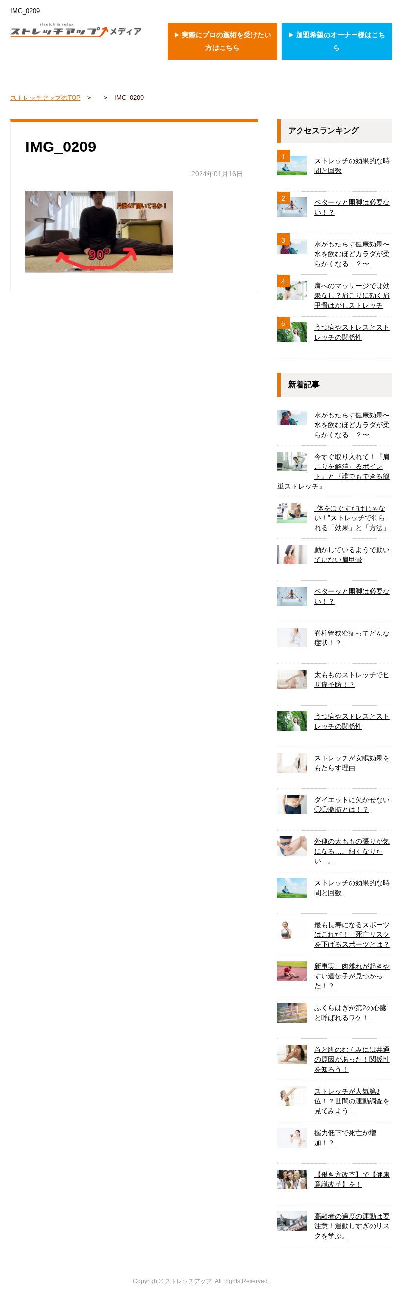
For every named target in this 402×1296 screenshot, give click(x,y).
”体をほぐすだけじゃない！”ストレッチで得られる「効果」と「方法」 (352, 518)
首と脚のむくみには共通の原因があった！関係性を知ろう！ (352, 1059)
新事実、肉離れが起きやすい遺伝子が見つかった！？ (352, 976)
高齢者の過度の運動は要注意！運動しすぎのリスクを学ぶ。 (352, 1226)
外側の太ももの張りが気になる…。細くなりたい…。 (352, 851)
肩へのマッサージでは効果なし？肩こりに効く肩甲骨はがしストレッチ (352, 295)
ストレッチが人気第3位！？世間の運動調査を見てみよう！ (352, 1101)
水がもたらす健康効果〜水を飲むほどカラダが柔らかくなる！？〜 (352, 254)
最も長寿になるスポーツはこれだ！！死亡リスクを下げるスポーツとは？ (352, 934)
